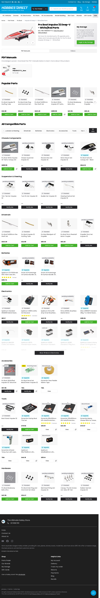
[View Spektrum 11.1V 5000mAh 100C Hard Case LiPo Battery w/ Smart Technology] (10, 262)
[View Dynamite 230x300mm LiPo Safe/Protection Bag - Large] (69, 407)
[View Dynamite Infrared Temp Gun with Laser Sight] (10, 439)
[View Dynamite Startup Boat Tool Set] (29, 407)
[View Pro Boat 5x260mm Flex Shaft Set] (42, 92)
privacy (4, 589)
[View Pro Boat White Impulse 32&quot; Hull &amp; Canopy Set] (58, 92)
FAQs (4, 530)
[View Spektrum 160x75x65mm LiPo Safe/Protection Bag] (29, 439)
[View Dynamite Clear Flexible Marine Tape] (49, 370)
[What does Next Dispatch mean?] (21, 2)
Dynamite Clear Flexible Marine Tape (49, 381)
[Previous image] (27, 43)
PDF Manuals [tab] (25, 51)
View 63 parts (58, 31)
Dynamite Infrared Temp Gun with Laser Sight (9, 451)
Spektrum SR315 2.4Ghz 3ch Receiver (29, 312)
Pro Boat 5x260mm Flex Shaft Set (41, 103)
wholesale (21, 574)
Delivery (54, 563)
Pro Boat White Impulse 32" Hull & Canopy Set (57, 103)
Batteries (38, 131)
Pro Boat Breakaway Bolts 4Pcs (74, 103)
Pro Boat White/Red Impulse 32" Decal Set (9, 381)
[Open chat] (93, 593)
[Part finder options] (46, 9)
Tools (74, 131)
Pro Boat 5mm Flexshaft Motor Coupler (69, 235)
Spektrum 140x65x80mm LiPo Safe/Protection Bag (48, 451)
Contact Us (72, 2)
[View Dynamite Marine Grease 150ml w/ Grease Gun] (88, 407)
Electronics (50, 131)
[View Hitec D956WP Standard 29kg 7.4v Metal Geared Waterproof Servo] (88, 300)
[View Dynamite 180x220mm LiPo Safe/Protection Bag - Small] (49, 407)
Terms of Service (50, 594)
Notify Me (29, 169)
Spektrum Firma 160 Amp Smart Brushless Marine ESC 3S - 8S (48, 312)
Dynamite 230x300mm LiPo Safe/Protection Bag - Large (68, 419)
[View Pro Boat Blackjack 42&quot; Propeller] (91, 92)
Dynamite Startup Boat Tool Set (29, 419)
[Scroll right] (85, 131)
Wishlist (94, 2)
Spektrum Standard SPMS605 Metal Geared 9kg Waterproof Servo (9, 312)
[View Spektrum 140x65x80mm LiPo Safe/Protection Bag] (49, 439)
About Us (5, 536)
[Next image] (33, 43)
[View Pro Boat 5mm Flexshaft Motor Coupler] (69, 223)
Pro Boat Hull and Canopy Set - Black (86, 159)
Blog (79, 2)
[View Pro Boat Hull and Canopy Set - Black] (88, 147)
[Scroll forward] (95, 102)
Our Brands (6, 563)
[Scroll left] (4, 131)
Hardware (6, 468)
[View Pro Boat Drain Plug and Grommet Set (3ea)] (25, 92)
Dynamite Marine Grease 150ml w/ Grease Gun (88, 419)
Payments (55, 573)
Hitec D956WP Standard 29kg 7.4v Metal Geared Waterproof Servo (88, 312)
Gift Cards (5, 570)
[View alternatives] (64, 114)
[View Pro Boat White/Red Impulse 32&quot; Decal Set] (10, 370)
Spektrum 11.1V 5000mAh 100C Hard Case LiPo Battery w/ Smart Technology (10, 274)
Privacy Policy (36, 594)
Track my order (57, 567)
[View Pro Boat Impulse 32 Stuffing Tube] (9, 92)
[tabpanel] (49, 65)
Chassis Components (11, 138)
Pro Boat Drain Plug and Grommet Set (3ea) (24, 103)
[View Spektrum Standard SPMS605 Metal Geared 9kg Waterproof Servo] (10, 300)
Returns (54, 570)
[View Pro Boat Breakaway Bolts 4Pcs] (75, 92)
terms (10, 589)
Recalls (53, 579)
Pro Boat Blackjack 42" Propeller (91, 103)
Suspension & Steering (11, 131)
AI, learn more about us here (10, 551)
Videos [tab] (73, 51)
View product (42, 33)
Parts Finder (6, 560)
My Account (55, 560)
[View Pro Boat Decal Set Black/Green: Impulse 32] (29, 370)
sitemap (17, 589)
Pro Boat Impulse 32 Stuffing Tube (8, 103)
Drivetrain (27, 131)
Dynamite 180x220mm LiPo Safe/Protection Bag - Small (48, 419)
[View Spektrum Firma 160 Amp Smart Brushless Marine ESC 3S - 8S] (49, 300)
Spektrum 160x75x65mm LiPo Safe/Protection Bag (28, 451)
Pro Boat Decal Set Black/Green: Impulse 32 (29, 381)
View (49, 391)
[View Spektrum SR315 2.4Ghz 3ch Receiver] (29, 300)
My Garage (86, 2)
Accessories (63, 131)
